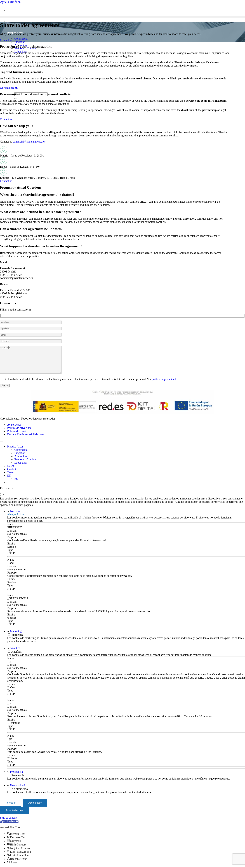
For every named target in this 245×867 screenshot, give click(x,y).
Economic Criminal (25, 459)
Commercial (21, 38)
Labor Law (20, 462)
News (10, 465)
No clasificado (18, 785)
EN (9, 475)
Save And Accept (14, 810)
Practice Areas (15, 446)
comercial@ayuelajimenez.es (29, 141)
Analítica (15, 648)
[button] (9, 821)
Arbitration (20, 456)
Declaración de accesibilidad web (26, 434)
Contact (11, 469)
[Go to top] (1, 441)
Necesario (15, 511)
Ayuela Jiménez (10, 2)
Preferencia (16, 771)
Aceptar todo (35, 802)
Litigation (19, 41)
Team (10, 472)
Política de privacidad (19, 427)
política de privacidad (164, 379)
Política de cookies (17, 431)
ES (16, 478)
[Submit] (15, 98)
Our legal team (8, 87)
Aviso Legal (14, 424)
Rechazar (10, 802)
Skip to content (8, 817)
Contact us (6, 40)
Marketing (16, 631)
